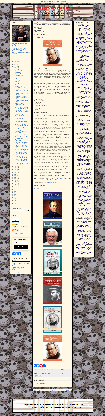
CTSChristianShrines (84, 52)
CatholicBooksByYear (84, 83)
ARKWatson (85, 28)
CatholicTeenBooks (84, 84)
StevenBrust (88, 234)
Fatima (78, 118)
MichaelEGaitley (80, 181)
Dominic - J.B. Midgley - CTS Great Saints (22, 140)
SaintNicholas (80, 219)
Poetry (80, 197)
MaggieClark (79, 169)
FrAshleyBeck (86, 121)
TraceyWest (83, 247)
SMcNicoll (86, 213)
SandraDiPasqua (87, 221)
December (17, 70)
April (16, 83)
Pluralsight (79, 196)
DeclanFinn (87, 96)
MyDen (90, 185)
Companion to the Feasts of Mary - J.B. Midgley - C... (21, 157)
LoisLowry (83, 165)
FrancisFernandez (84, 127)
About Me (14, 45)
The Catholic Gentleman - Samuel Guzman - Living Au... (21, 147)
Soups (81, 229)
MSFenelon (80, 168)
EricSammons (82, 109)
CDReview (90, 46)
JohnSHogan (81, 152)
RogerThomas (88, 212)
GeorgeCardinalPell (84, 132)
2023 (15, 64)
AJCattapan (87, 25)
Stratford (81, 235)
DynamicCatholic (84, 104)
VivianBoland (79, 249)
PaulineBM (86, 192)
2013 (15, 175)
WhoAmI (90, 252)
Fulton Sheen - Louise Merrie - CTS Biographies (22, 91)
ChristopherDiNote (80, 89)
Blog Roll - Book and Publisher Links (21, 52)
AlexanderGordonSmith (84, 29)
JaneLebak (89, 145)
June (16, 80)
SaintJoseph (87, 217)
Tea (88, 240)
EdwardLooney (88, 105)
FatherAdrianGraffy (87, 111)
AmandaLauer (80, 32)
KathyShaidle (88, 159)
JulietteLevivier (86, 156)
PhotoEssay (87, 194)
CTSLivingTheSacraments (84, 63)
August (17, 77)
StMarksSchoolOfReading (84, 231)
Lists (78, 165)
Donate (49, 1)
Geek (90, 130)
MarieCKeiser (88, 172)
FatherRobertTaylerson (81, 116)
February (17, 86)
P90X (89, 190)
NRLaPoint (80, 186)
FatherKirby (87, 113)
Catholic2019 (79, 75)
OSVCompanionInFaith (80, 188)
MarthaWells (80, 174)
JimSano (88, 147)
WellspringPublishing (81, 252)
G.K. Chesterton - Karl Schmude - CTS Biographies (20, 104)
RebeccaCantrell (81, 208)
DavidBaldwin (87, 95)
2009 (15, 181)
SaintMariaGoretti (79, 218)
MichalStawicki (88, 182)
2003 (15, 191)
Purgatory (88, 203)
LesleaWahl (80, 164)
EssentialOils (80, 110)
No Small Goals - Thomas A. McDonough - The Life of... (22, 108)
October (17, 74)
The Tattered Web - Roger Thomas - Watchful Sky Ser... (21, 153)
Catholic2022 (84, 77)
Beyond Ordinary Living (17, 268)
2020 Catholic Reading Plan (62, 178)
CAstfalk (84, 46)
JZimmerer (86, 143)
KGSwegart (79, 158)
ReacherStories (84, 207)
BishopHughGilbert (86, 43)
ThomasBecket (89, 244)
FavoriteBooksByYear (86, 118)
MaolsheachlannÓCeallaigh (84, 170)
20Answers (81, 25)
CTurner (88, 71)
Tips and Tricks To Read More (19, 51)
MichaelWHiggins (80, 182)
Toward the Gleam (62, 71)
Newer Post (36, 390)
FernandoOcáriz (79, 120)
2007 (15, 185)
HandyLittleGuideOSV (87, 138)
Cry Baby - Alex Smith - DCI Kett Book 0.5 (21, 137)
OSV (88, 187)
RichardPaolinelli (88, 211)
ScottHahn (87, 225)
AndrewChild (79, 33)
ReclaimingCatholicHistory (84, 209)
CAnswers (78, 46)
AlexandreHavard (80, 30)
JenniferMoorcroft (81, 147)
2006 (15, 186)
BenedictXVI (79, 42)
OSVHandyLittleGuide (82, 190)
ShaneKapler (88, 226)
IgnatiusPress (87, 140)
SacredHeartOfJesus (81, 214)
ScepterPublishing (84, 223)
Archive (63, 1)
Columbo (87, 91)
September (18, 75)
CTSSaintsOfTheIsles (84, 65)
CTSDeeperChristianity (84, 56)
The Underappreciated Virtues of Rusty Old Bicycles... (22, 130)
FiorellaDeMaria (88, 120)
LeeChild (80, 163)
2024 (15, 63)
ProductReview (81, 203)
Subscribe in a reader (18, 233)
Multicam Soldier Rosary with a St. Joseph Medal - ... (22, 150)
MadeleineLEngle (87, 168)
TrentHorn (89, 247)
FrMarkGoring (88, 123)
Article (87, 37)
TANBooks (87, 238)
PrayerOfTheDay (84, 202)
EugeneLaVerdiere (87, 110)
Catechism (80, 72)
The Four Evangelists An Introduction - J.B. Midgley (22, 111)
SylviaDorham (80, 238)
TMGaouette (86, 239)
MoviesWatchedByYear (81, 185)
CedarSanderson (81, 87)
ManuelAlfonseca (88, 169)
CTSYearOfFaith (79, 69)
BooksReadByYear (87, 45)
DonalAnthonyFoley (80, 101)
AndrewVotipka (81, 34)
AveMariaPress (84, 40)
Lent (85, 163)
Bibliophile (89, 42)
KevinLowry (78, 161)
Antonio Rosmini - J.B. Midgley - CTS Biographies (22, 119)
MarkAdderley (88, 173)
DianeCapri (89, 97)
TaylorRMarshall (82, 240)
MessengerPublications (84, 180)
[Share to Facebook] (39, 376)
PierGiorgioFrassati (80, 195)
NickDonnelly (87, 186)
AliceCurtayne (88, 30)
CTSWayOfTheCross (84, 68)
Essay (87, 109)
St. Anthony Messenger (17, 266)
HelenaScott (80, 140)
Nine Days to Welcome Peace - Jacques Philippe (21, 162)
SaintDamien (79, 216)
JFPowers (87, 142)
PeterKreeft (80, 194)
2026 (15, 60)
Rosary (81, 213)
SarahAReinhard (84, 222)
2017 (15, 169)
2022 (15, 66)
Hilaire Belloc (37, 188)
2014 (15, 174)
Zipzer (87, 253)
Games (86, 130)
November (17, 72)
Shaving (84, 227)
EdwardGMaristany (80, 105)
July (16, 78)
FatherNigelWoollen (84, 114)
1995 (15, 203)
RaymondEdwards (84, 205)
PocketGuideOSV (87, 196)
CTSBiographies (56, 369)
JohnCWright (87, 150)
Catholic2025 (80, 81)
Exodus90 (79, 111)
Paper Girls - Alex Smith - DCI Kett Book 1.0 (21, 113)
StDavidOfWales (81, 230)
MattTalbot (88, 177)
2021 (15, 67)
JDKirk (90, 141)
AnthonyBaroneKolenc (84, 35)
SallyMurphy (79, 221)
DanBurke (81, 93)
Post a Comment (40, 383)
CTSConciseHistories (84, 55)
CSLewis (81, 47)
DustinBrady (86, 102)
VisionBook (88, 248)
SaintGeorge (80, 217)
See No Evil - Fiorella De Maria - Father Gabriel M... (22, 125)
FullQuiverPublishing (84, 129)
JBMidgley (85, 141)
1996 (15, 202)
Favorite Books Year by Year (19, 48)
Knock (84, 161)
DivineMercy (84, 98)
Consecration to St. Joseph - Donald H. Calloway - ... (21, 116)
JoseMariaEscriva (87, 154)
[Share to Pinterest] (41, 376)
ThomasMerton (88, 245)
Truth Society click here (59, 179)
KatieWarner (80, 160)
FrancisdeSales (84, 128)
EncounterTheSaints (84, 107)
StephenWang (80, 234)
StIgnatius (88, 230)
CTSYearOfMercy (88, 69)
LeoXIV (88, 163)
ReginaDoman (79, 211)
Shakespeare (80, 226)
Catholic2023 (84, 79)
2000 (15, 195)
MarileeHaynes (80, 173)
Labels (54, 1)
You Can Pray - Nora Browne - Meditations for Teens (21, 143)
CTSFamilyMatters (80, 60)
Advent (90, 28)
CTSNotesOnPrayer (80, 64)
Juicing (80, 156)
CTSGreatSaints (80, 61)
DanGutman (86, 93)
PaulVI (89, 191)
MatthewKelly (79, 178)
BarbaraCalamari (80, 41)
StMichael (79, 233)
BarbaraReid (88, 41)
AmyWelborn (88, 32)
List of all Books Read (17, 47)
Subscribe (21, 246)
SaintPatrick (87, 219)
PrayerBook (87, 200)
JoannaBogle (81, 150)
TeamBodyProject (84, 242)
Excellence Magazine (17, 272)
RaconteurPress (84, 204)
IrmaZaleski (78, 141)
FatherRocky (89, 116)
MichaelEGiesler (88, 181)
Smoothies (90, 227)
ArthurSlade (82, 37)
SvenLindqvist (88, 236)
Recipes (88, 208)
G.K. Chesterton (37, 187)
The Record (15, 269)
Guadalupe (79, 138)
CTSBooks (64, 369)
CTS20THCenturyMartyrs (84, 48)
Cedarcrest (89, 87)
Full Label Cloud (16, 53)
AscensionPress (80, 38)
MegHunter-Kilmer (88, 178)
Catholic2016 (87, 72)
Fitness (81, 122)
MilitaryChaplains (80, 183)
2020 (15, 69)
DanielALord (80, 95)
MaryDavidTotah (87, 174)
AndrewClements (88, 33)
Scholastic (81, 225)
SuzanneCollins (80, 236)
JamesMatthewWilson (81, 145)
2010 (15, 180)
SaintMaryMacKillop (88, 218)
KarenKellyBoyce (87, 158)
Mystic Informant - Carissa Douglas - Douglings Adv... (22, 88)
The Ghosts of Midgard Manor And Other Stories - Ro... (22, 94)
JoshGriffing (79, 155)
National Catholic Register (18, 267)
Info (45, 1)
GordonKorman (87, 134)
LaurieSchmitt (89, 161)
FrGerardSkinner (80, 123)
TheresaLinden (80, 244)
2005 (15, 188)
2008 (15, 183)
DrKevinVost (89, 101)
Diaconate (84, 97)
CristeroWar (80, 92)
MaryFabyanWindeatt (84, 176)
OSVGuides (89, 188)
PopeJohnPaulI (80, 199)
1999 (15, 197)
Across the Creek (16, 271)
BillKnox (80, 43)
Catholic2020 (41, 369)
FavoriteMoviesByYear (84, 119)
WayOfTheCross (84, 251)
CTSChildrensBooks (84, 51)
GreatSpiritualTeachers (84, 137)
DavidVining (80, 96)
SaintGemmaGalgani (88, 216)
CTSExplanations (84, 59)
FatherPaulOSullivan (84, 115)
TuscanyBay (81, 248)
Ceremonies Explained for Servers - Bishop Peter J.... (21, 97)
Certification (79, 88)
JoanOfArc (86, 149)
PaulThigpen (84, 191)
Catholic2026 (88, 81)
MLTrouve (90, 167)
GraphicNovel (84, 136)
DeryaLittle (78, 97)
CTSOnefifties (89, 64)
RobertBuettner (80, 212)
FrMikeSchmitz (84, 124)
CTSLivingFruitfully (88, 61)
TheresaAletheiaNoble (84, 243)
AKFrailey (87, 27)
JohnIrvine (89, 151)
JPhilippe (81, 143)
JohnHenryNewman (81, 151)
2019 (15, 166)
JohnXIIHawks (88, 152)
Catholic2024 (84, 80)
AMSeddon (78, 28)
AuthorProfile (88, 38)
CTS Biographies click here (50, 182)
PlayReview (89, 195)
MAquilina (78, 167)
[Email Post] (61, 373)
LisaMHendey (87, 164)
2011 (15, 178)
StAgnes (86, 229)
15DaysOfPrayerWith (84, 24)
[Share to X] (38, 376)
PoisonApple (86, 197)
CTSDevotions (84, 58)
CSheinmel (86, 47)
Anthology (87, 34)
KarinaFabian (80, 159)
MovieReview (89, 183)
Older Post (69, 390)
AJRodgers (81, 26)
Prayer (80, 200)
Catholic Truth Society (39, 31)
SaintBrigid (89, 214)
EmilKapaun (87, 106)
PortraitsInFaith (87, 199)
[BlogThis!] (36, 376)
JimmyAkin (81, 148)
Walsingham (89, 249)
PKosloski (79, 191)
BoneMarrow (79, 45)
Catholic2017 (79, 73)
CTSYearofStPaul (81, 70)
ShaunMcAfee (79, 227)
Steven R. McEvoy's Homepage (19, 43)
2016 (15, 171)
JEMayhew (81, 142)
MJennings (84, 167)
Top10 (77, 247)
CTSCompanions (84, 54)
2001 (15, 194)
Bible (85, 42)
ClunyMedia (81, 91)
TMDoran (80, 239)
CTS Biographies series (49, 79)
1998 (15, 198)
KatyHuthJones (87, 160)
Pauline (80, 192)
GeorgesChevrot (79, 133)
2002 (15, 192)
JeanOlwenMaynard (81, 146)
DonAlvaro (90, 100)
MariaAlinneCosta (80, 172)
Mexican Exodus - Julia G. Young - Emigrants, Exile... (22, 160)
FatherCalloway (81, 112)
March (17, 84)
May (16, 81)
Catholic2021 (84, 76)
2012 (15, 177)
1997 (15, 200)
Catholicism (49, 369)
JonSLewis (78, 154)
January (17, 164)
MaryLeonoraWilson (81, 177)
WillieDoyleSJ (82, 253)
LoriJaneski (88, 165)
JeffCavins (89, 146)
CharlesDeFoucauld (87, 88)
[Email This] (35, 376)
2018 (15, 168)
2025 (15, 61)
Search (58, 1)
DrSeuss (81, 102)
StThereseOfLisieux (87, 233)
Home (41, 1)
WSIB (84, 249)
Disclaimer (14, 44)
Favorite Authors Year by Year (19, 49)
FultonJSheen (80, 130)
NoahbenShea (82, 187)
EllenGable (80, 106)
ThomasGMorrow (80, 245)
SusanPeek (86, 235)
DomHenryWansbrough (81, 100)
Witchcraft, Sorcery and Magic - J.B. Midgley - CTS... (21, 134)
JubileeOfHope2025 (87, 155)
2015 (15, 172)
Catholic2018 (88, 73)
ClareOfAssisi (88, 89)
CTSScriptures (84, 67)
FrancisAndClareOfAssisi (84, 125)
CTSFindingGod (88, 60)
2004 (15, 189)
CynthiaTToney (87, 92)
